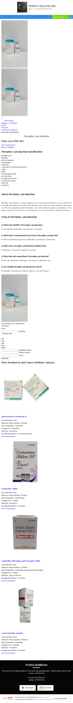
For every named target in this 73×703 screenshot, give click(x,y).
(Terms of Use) (44, 697)
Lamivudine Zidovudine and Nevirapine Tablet (20, 561)
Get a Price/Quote (8, 145)
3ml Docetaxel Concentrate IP (14, 416)
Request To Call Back (9, 123)
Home (3, 125)
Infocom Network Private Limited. (44, 699)
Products (4, 128)
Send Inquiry (8, 121)
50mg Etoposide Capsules (12, 633)
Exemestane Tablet (9, 488)
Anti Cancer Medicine (9, 130)
